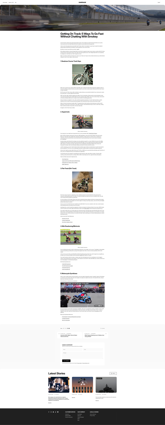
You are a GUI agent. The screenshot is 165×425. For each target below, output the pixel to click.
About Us (79, 415)
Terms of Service (85, 363)
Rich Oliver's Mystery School (67, 222)
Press (79, 418)
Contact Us (67, 414)
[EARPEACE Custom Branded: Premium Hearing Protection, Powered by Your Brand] (82, 385)
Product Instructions (68, 417)
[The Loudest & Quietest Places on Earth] (106, 385)
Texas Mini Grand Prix (66, 267)
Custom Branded (81, 417)
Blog (78, 420)
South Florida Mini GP (66, 269)
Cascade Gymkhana (65, 318)
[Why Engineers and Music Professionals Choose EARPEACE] (58, 385)
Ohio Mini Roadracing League (67, 265)
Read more (49, 402)
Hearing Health (99, 378)
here (62, 107)
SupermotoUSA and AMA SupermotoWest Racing (71, 160)
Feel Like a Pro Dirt (65, 218)
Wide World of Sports (93, 133)
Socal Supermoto (65, 159)
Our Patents (80, 414)
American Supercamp (66, 220)
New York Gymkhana (66, 320)
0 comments (103, 328)
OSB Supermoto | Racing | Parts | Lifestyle (69, 162)
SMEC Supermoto (65, 164)
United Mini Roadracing (66, 264)
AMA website (86, 208)
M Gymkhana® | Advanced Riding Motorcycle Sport (71, 316)
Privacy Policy (79, 363)
